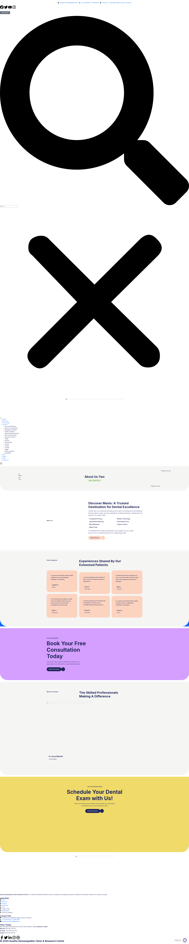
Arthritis (7, 447)
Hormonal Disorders (10, 426)
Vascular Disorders (10, 437)
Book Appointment (92, 811)
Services (4, 424)
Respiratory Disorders (11, 430)
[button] (94, 110)
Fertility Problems (9, 431)
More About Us (95, 537)
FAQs (3, 458)
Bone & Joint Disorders (11, 428)
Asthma (7, 440)
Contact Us (5, 460)
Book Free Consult (54, 669)
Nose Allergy (8, 442)
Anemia (7, 444)
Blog (3, 454)
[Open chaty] (185, 940)
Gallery (4, 456)
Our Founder (6, 423)
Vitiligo (6, 449)
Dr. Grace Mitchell (56, 756)
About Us (5, 421)
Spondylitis (8, 453)
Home (4, 419)
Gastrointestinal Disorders (12, 433)
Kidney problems (9, 451)
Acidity (6, 438)
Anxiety (7, 446)
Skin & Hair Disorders (11, 435)
